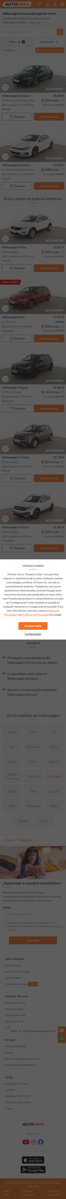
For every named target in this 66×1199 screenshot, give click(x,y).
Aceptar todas (33, 625)
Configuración (33, 633)
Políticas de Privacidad (36, 614)
